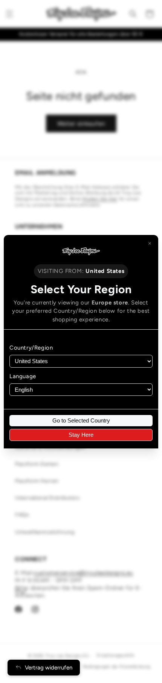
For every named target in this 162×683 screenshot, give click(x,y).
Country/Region (31, 347)
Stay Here (81, 435)
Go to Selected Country (81, 420)
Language (22, 376)
